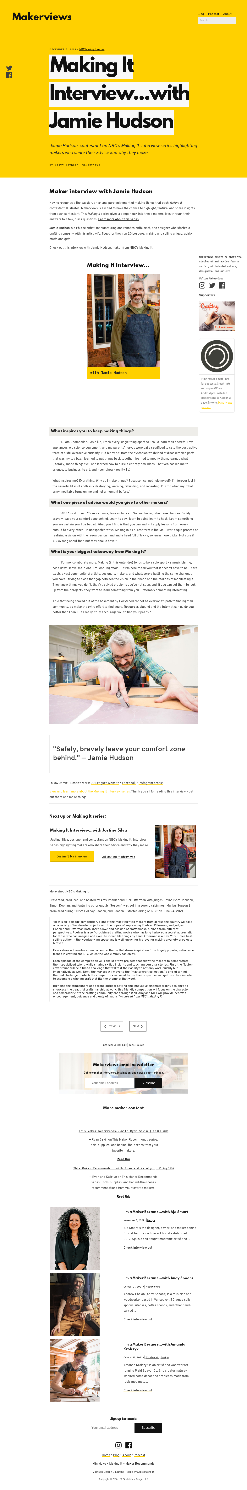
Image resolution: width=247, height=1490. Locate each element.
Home (106, 1455)
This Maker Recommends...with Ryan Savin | (123, 1131)
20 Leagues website (105, 783)
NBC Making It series (92, 49)
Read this (123, 1159)
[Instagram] (202, 285)
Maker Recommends (140, 1463)
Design (140, 1045)
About (227, 14)
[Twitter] (212, 285)
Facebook (129, 783)
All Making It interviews (118, 857)
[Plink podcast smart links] (216, 356)
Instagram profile (151, 783)
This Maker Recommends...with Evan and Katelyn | (123, 1168)
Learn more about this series (118, 219)
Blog (201, 14)
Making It (115, 1463)
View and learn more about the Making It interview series (89, 791)
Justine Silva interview (72, 856)
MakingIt (121, 1045)
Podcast (213, 14)
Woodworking (152, 1287)
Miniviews (99, 1463)
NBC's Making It (151, 996)
